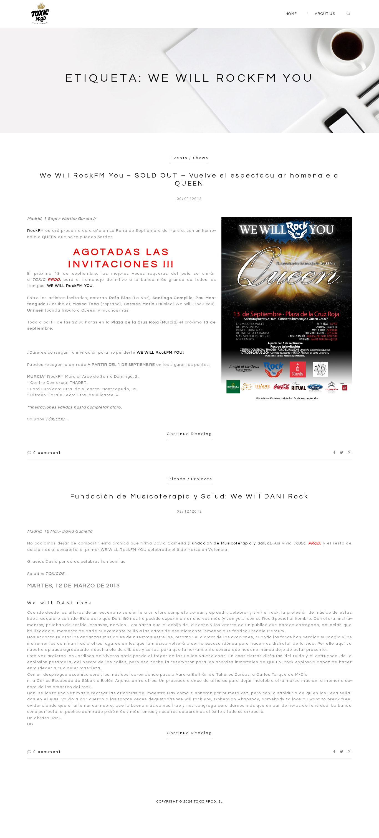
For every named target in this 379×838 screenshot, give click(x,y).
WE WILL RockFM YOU (70, 286)
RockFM (35, 231)
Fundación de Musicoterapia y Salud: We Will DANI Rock (189, 496)
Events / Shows (189, 158)
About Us (325, 14)
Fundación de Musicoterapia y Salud (230, 543)
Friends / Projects (189, 479)
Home (291, 14)
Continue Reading (189, 434)
